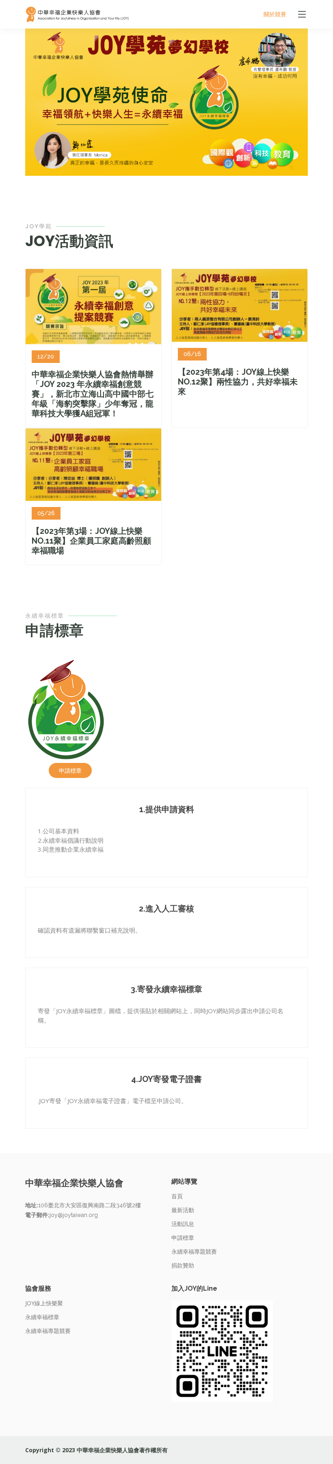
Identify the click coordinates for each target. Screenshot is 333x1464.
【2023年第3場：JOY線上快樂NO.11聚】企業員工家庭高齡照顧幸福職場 (91, 540)
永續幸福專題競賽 (194, 1251)
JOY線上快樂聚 (44, 1303)
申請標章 (70, 770)
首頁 (177, 1196)
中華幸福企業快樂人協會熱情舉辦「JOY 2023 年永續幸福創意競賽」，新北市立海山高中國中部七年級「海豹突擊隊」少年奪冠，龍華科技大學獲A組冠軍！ (93, 393)
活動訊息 (182, 1224)
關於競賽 (275, 14)
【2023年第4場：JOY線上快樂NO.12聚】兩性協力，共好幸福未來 (238, 381)
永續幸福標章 (42, 1317)
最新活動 (182, 1210)
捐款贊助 (182, 1265)
